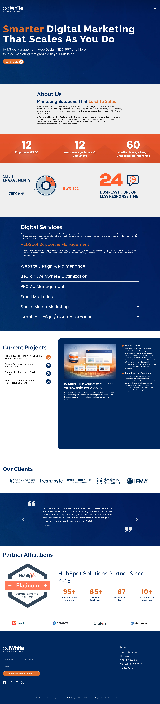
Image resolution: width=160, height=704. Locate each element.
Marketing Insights (131, 664)
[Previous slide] (5, 481)
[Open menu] (155, 9)
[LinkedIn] (16, 682)
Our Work (125, 656)
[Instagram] (10, 682)
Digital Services (129, 652)
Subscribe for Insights (20, 673)
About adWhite (129, 660)
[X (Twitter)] (22, 682)
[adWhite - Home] (13, 649)
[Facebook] (4, 682)
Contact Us (126, 668)
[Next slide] (155, 481)
